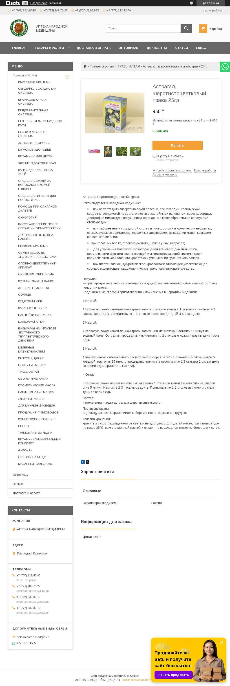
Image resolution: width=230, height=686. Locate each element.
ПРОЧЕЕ (24, 426)
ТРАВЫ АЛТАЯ (128, 66)
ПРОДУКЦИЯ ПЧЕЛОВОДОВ (38, 412)
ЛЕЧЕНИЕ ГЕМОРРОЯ (33, 288)
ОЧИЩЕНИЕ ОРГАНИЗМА (36, 274)
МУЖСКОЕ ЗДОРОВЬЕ (34, 149)
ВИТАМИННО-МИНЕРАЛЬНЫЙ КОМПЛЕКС (39, 441)
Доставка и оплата (94, 48)
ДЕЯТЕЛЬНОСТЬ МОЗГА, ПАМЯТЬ (36, 237)
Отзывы (18, 484)
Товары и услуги (49, 48)
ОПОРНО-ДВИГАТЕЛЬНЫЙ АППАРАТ (37, 265)
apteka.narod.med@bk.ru (33, 636)
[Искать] (186, 28)
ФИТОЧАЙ (25, 450)
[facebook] (83, 462)
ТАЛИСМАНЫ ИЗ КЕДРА (35, 432)
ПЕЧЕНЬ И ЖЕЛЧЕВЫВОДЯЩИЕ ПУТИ (40, 123)
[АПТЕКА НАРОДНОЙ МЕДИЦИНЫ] (19, 36)
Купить (177, 145)
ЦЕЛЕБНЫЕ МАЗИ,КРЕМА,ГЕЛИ (31, 349)
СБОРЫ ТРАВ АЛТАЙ (33, 378)
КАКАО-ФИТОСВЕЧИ (32, 308)
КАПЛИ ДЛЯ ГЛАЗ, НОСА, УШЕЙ (35, 172)
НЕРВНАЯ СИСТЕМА (33, 245)
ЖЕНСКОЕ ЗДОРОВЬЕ (34, 143)
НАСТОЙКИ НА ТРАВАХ (35, 315)
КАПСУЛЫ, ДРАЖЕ (31, 358)
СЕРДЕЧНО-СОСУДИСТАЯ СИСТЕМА (37, 90)
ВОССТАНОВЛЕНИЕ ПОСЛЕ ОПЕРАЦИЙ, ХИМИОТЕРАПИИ (39, 226)
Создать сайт (38, 3)
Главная (19, 48)
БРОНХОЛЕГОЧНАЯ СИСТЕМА (32, 101)
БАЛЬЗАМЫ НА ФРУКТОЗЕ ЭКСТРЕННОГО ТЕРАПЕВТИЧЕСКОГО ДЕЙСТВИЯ (37, 334)
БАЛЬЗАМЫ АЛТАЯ (31, 321)
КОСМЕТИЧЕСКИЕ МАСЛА (36, 385)
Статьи (181, 48)
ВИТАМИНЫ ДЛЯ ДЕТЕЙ (35, 156)
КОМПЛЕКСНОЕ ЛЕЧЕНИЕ (36, 419)
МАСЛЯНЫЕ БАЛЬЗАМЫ (35, 463)
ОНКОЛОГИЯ (27, 217)
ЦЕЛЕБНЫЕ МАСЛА (32, 365)
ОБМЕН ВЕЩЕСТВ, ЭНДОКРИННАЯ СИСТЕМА (37, 254)
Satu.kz (134, 675)
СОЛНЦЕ (24, 294)
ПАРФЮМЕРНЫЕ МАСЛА (36, 392)
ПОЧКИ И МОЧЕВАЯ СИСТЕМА (32, 134)
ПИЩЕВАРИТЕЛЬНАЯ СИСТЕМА (33, 112)
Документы (157, 48)
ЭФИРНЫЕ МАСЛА (31, 398)
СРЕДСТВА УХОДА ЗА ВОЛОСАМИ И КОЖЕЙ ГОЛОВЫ (34, 184)
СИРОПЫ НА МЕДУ (32, 457)
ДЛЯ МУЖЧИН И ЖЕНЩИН (36, 405)
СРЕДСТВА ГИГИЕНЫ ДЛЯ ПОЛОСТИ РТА (37, 197)
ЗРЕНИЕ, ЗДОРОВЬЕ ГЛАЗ (37, 163)
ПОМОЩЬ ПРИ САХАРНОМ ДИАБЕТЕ (38, 208)
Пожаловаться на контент (138, 680)
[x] (87, 462)
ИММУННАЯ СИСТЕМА (34, 82)
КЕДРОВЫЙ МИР (30, 301)
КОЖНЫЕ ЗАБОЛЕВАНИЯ (36, 281)
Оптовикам (129, 48)
